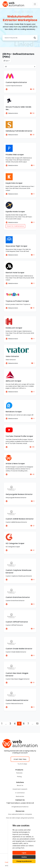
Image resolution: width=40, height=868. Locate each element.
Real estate (20, 796)
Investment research (20, 789)
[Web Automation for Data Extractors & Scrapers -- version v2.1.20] (13, 4)
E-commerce (20, 793)
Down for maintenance (15, 226)
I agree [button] (24, 853)
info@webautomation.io (20, 807)
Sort (7, 61)
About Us (20, 785)
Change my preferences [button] (24, 861)
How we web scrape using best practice (20, 818)
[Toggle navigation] (34, 4)
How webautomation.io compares (20, 814)
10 (37, 723)
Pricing (19, 776)
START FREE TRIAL (20, 759)
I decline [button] (24, 857)
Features (19, 773)
